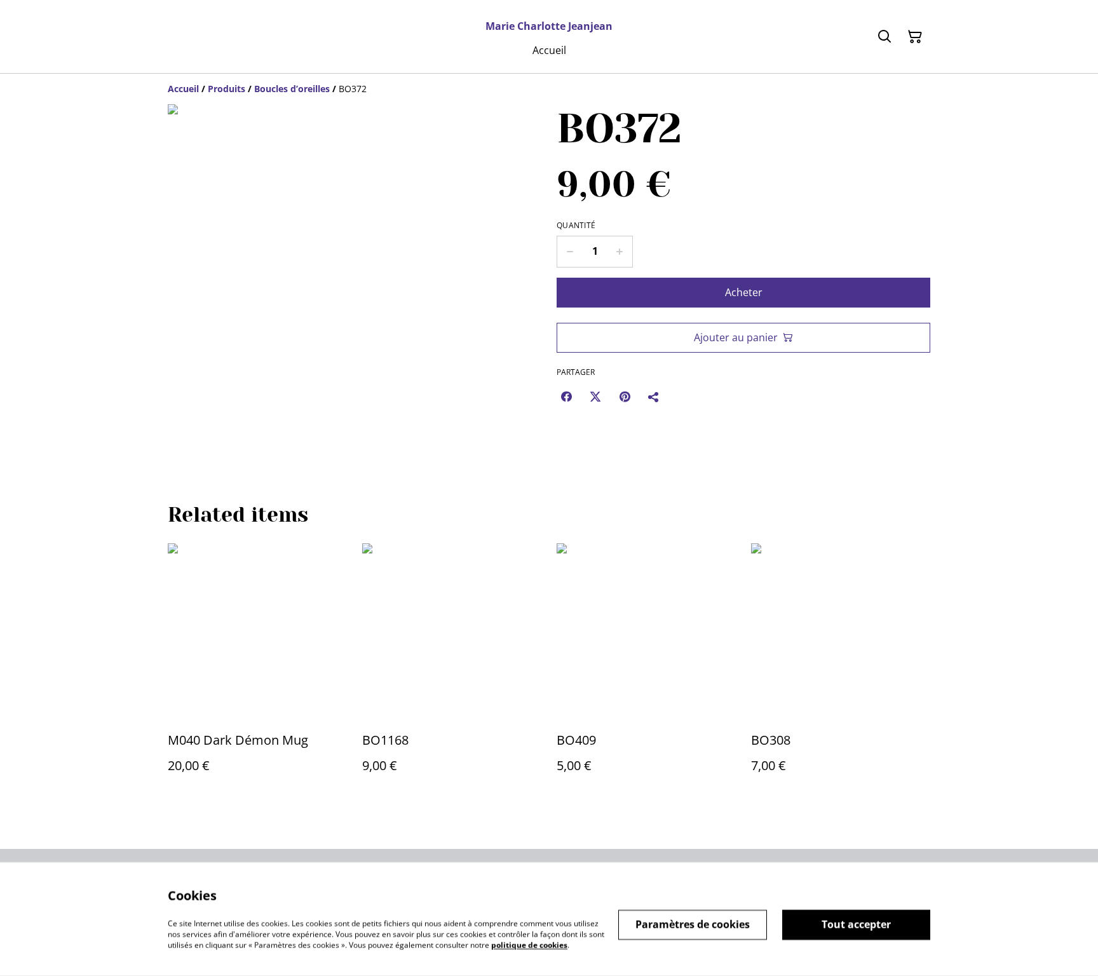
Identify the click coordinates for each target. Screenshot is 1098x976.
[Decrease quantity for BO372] (570, 252)
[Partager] (653, 396)
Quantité (576, 225)
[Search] (884, 37)
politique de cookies (529, 944)
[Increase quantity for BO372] (620, 252)
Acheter (743, 292)
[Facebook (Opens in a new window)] (566, 396)
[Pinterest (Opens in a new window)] (624, 396)
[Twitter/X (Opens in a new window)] (595, 396)
